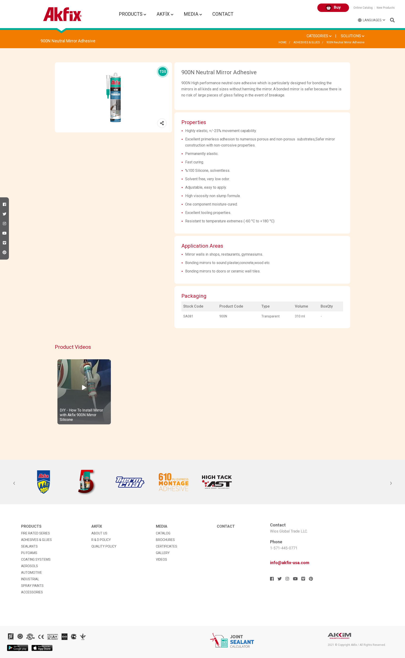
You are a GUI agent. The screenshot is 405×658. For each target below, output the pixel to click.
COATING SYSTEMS (36, 559)
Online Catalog (363, 7)
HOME (283, 42)
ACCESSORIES (32, 592)
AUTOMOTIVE (31, 572)
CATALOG (163, 533)
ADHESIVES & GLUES (306, 42)
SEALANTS (29, 546)
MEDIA (191, 14)
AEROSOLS (29, 566)
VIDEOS (161, 559)
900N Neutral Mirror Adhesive (345, 42)
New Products (386, 7)
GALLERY (163, 553)
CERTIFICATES (166, 546)
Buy (337, 7)
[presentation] (14, 483)
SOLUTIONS (351, 36)
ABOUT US (99, 533)
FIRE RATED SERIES (35, 533)
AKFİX (164, 14)
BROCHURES (165, 540)
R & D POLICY (101, 540)
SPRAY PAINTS (32, 586)
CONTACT (222, 14)
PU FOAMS (29, 553)
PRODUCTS (131, 14)
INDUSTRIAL (30, 579)
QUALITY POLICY (103, 546)
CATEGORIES (318, 36)
